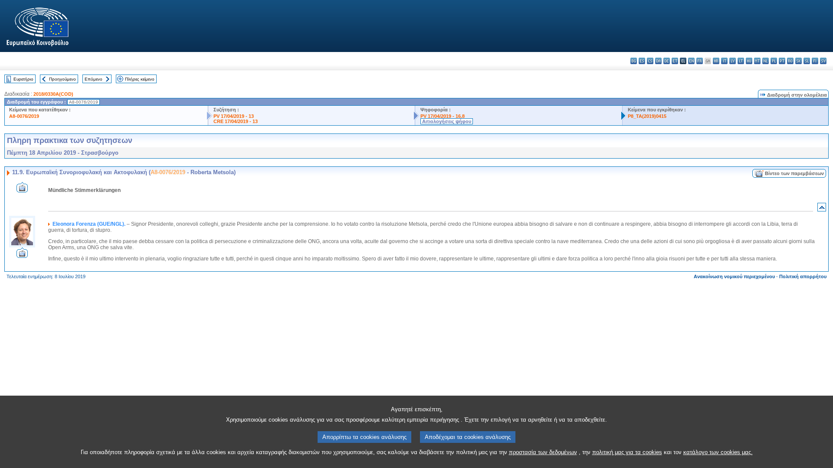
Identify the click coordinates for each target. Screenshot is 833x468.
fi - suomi (815, 61)
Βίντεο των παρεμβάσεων (794, 173)
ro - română (790, 61)
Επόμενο (93, 79)
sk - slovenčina (798, 61)
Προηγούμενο (62, 79)
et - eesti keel (675, 61)
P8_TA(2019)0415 (647, 116)
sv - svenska (823, 61)
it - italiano (724, 61)
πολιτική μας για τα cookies (627, 452)
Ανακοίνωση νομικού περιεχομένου (734, 276)
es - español (642, 61)
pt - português (782, 61)
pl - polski (774, 61)
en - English (691, 61)
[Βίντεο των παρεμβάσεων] (22, 190)
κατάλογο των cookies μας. (718, 452)
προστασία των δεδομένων (543, 452)
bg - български (633, 61)
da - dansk (658, 61)
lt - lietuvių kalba (741, 61)
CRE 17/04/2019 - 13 (235, 121)
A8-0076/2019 (24, 116)
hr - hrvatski (716, 61)
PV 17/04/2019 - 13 (233, 116)
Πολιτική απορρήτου (802, 276)
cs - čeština (650, 61)
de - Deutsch (666, 61)
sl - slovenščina (806, 61)
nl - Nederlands (765, 61)
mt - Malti (757, 61)
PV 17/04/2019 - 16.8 (442, 116)
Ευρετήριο (23, 79)
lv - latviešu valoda (732, 61)
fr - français (699, 61)
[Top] (821, 209)
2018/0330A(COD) (53, 94)
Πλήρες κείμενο (139, 79)
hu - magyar (749, 61)
